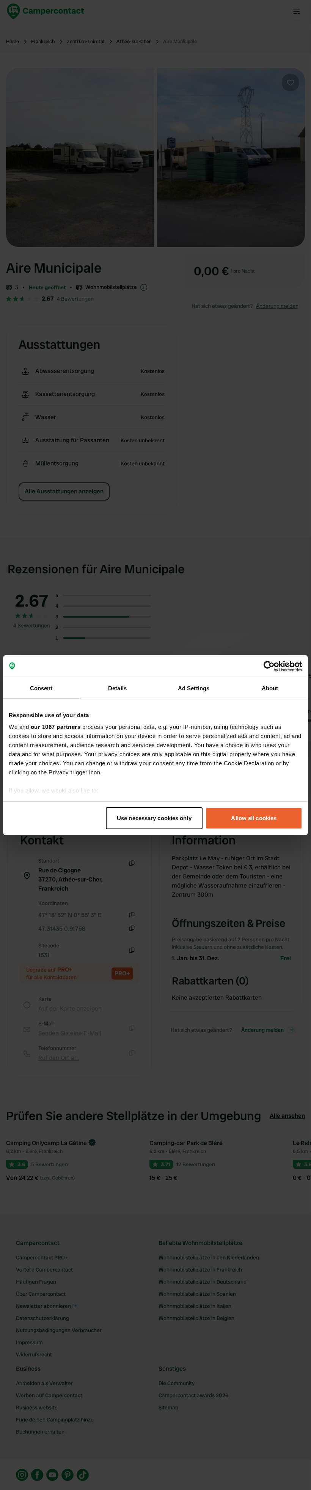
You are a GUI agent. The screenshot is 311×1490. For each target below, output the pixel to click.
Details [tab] (117, 688)
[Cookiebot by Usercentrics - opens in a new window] (269, 666)
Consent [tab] (41, 688)
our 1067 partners (56, 727)
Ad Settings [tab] (193, 688)
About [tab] (270, 688)
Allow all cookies (253, 818)
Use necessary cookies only (154, 818)
